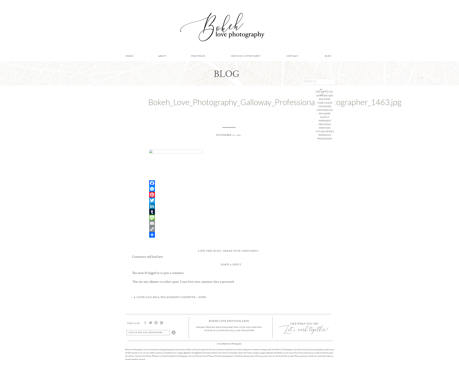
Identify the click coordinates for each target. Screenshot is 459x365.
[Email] (229, 223)
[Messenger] (229, 189)
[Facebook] (229, 183)
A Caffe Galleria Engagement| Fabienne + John (170, 297)
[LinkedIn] (229, 206)
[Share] (229, 235)
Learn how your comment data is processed (207, 281)
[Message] (229, 217)
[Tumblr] (229, 212)
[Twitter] (229, 200)
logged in (154, 273)
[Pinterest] (229, 194)
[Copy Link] (229, 229)
